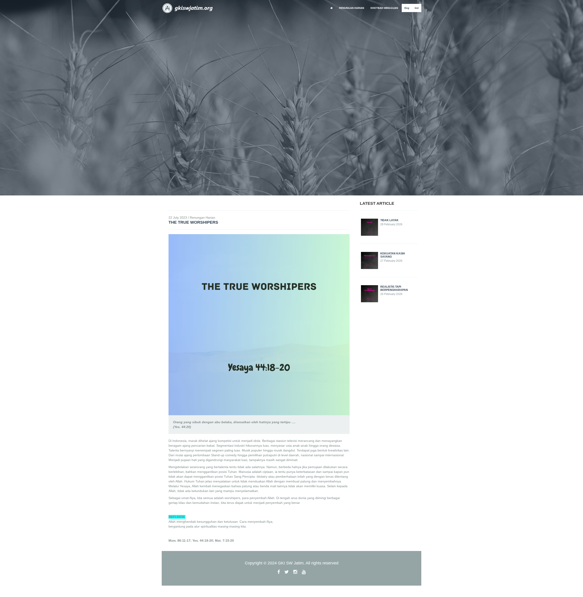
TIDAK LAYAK (389, 220)
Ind (417, 8)
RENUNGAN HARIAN (351, 8)
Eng (406, 8)
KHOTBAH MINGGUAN (384, 8)
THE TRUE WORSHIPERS (193, 222)
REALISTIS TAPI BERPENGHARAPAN (394, 288)
